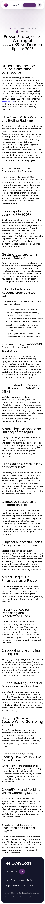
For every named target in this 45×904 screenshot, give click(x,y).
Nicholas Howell (24, 31)
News (21, 880)
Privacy (15, 897)
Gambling (13, 28)
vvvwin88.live (8, 101)
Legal (29, 897)
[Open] (40, 5)
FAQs (29, 880)
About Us (7, 897)
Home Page (10, 880)
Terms (22, 897)
